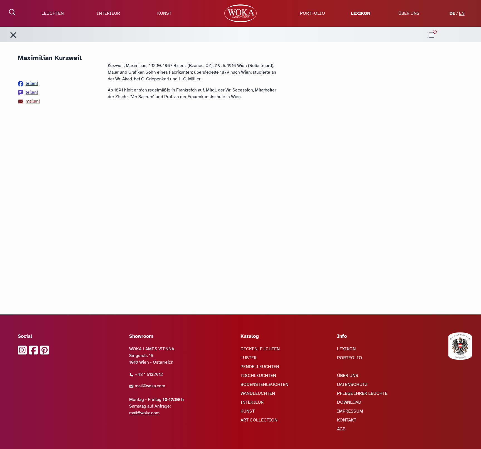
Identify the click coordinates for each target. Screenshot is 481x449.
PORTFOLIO (312, 13)
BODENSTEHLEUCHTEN (264, 384)
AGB (341, 429)
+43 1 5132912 (148, 374)
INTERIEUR (108, 13)
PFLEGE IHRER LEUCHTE (362, 393)
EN (462, 13)
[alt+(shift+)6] (13, 35)
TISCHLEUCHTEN (258, 375)
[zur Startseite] (240, 13)
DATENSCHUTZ (352, 384)
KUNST (164, 13)
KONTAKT (346, 420)
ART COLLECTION (259, 420)
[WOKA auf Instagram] (22, 350)
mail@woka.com (149, 386)
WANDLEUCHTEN (257, 393)
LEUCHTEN (52, 13)
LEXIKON (360, 13)
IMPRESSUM (350, 411)
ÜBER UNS (408, 13)
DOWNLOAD (349, 402)
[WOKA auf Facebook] (33, 350)
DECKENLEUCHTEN (260, 349)
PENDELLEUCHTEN (259, 366)
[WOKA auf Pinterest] (44, 350)
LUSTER (248, 358)
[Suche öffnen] (12, 12)
